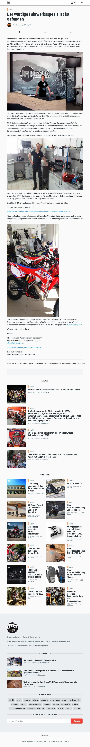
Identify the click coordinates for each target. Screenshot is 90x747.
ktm (19, 700)
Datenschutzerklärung (28, 741)
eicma (56, 704)
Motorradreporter (33, 516)
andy (46, 363)
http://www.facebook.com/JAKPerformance (24, 347)
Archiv (12, 700)
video (76, 704)
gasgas (15, 704)
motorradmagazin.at (36, 708)
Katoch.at (47, 741)
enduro (45, 700)
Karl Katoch (41, 686)
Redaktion (67, 741)
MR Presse (18, 25)
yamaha (47, 704)
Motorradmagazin (56, 741)
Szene (24, 704)
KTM (29, 598)
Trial (61, 708)
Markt (11, 10)
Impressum (39, 741)
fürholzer (39, 363)
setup (74, 363)
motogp (28, 700)
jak (31, 363)
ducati (77, 708)
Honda (69, 708)
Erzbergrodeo (35, 704)
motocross (55, 700)
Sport (15, 363)
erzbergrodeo (55, 363)
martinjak (24, 363)
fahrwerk (66, 363)
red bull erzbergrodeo (72, 700)
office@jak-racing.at (14, 343)
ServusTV (66, 704)
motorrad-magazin (18, 708)
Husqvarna (52, 708)
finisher (82, 363)
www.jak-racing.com (74, 325)
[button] (19, 32)
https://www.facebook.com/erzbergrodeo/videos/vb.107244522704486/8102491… (39, 212)
